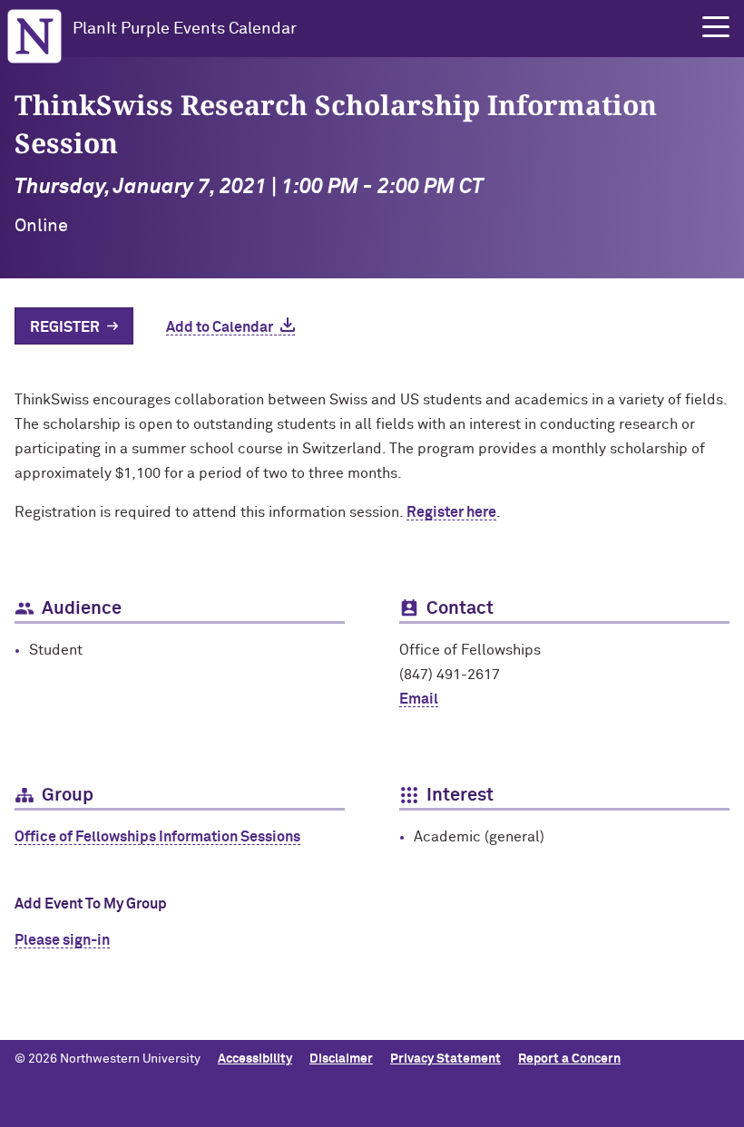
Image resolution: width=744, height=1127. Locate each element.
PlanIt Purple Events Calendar (185, 29)
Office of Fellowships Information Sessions (157, 837)
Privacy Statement (445, 1059)
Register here (451, 512)
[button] (715, 27)
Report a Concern (569, 1059)
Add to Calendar (219, 327)
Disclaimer (341, 1059)
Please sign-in (62, 940)
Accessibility (255, 1059)
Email (418, 699)
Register (65, 327)
